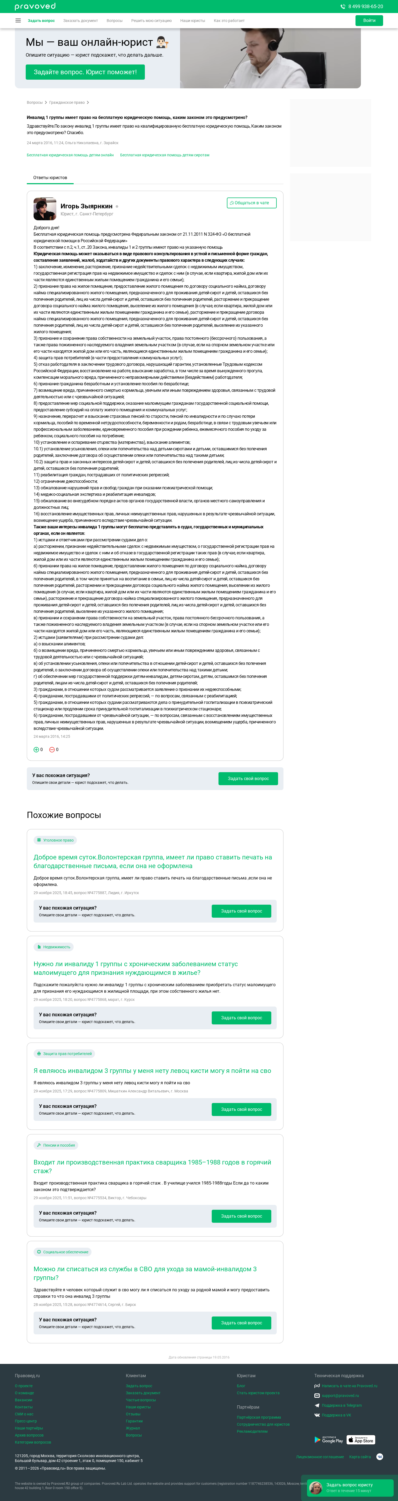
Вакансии (23, 1400)
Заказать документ (80, 20)
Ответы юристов (50, 177)
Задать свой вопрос (248, 778)
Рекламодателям (252, 1431)
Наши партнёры (29, 1428)
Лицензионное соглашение (320, 1457)
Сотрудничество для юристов (263, 1424)
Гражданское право (67, 102)
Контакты (24, 1407)
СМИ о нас (24, 1414)
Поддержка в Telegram (342, 1405)
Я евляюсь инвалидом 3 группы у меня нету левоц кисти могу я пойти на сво (152, 1071)
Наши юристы (192, 20)
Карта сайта (360, 1457)
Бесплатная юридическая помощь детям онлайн (70, 155)
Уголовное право (58, 840)
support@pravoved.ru (340, 1395)
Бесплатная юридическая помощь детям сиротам (164, 155)
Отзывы (133, 1414)
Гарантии (134, 1421)
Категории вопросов (33, 1442)
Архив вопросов (29, 1435)
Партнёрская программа (259, 1417)
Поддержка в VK (336, 1415)
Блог (241, 1386)
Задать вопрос (41, 20)
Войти (369, 20)
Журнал (133, 1428)
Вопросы (115, 20)
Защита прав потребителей (67, 1054)
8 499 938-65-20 (365, 6)
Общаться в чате (252, 202)
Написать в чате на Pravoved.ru (349, 1386)
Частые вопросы (141, 1400)
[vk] (379, 1456)
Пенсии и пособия (59, 1145)
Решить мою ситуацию (151, 20)
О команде (24, 1393)
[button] (350, 1488)
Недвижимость (56, 947)
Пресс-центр (26, 1421)
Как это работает (229, 20)
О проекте (23, 1386)
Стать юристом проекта (258, 1393)
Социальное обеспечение (65, 1252)
